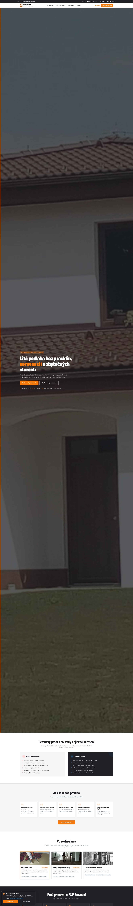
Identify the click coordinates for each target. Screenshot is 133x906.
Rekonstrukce (71, 5)
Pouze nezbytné (26, 901)
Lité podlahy (50, 5)
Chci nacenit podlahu (28, 383)
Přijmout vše (10, 901)
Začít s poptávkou (66, 822)
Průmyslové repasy (60, 5)
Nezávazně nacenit (107, 5)
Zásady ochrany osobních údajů (16, 898)
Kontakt (79, 5)
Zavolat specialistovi (50, 383)
